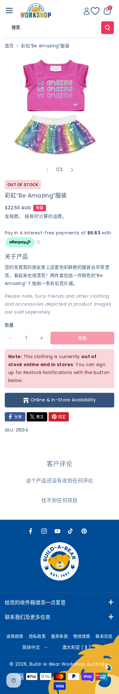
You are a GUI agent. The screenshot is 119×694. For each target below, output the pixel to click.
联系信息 (104, 636)
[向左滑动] (47, 169)
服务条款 (59, 636)
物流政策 (81, 636)
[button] (9, 10)
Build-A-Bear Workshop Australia (69, 664)
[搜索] (107, 27)
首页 (9, 46)
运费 (57, 216)
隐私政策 (37, 636)
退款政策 (14, 636)
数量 (9, 325)
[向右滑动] (72, 169)
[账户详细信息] (86, 11)
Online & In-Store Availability (63, 400)
